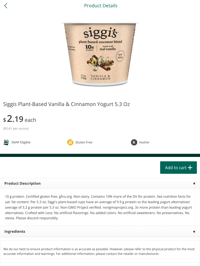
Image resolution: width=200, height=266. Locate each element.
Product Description (22, 183)
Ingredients (14, 231)
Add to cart (175, 167)
